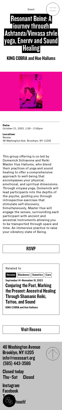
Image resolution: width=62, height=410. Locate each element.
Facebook (10, 391)
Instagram (11, 385)
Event (31, 9)
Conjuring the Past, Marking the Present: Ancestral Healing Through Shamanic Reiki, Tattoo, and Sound (30, 294)
